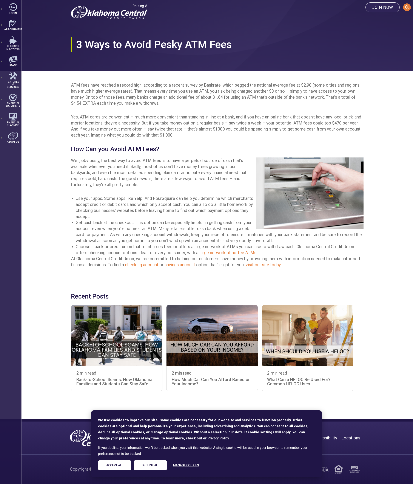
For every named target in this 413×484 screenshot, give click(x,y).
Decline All (150, 465)
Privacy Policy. (219, 438)
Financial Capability (13, 104)
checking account (141, 264)
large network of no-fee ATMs (227, 252)
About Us (13, 141)
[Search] (407, 7)
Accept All (114, 465)
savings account (180, 264)
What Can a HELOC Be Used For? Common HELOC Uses (298, 381)
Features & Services (13, 84)
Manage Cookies (186, 465)
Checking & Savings (13, 47)
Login (13, 13)
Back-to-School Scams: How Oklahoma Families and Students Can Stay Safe (114, 381)
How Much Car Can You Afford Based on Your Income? (211, 381)
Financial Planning (13, 123)
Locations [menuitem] (350, 437)
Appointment (13, 29)
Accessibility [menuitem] (325, 437)
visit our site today (263, 264)
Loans (13, 65)
